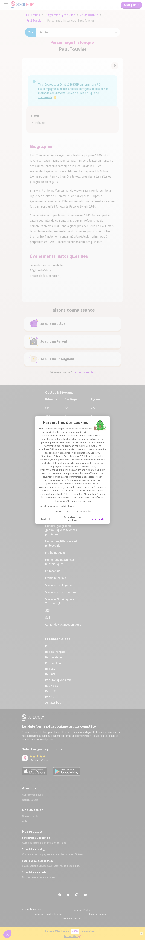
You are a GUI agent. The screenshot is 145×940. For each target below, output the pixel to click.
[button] (7, 934)
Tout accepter (97, 519)
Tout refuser (48, 519)
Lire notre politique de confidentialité (56, 506)
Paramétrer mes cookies (72, 519)
